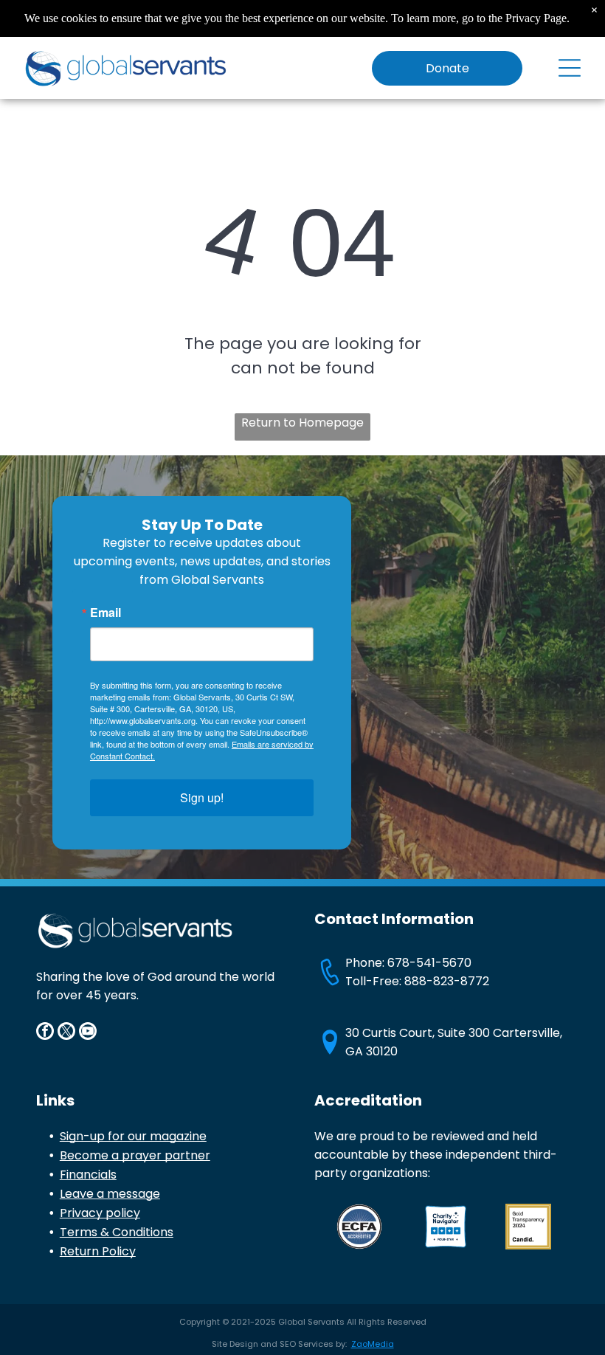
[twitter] (66, 1033)
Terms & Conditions (116, 1232)
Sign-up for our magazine (133, 1136)
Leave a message (110, 1193)
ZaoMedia (372, 1344)
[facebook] (45, 1033)
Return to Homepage (302, 422)
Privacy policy (100, 1212)
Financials (88, 1174)
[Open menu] (570, 68)
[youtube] (88, 1033)
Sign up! (202, 797)
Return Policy (98, 1251)
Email (105, 612)
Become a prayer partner (135, 1155)
